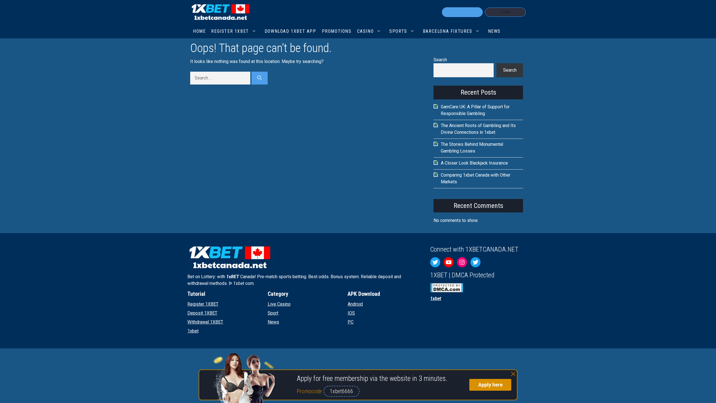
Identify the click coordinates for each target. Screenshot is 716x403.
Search (440, 59)
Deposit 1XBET (202, 313)
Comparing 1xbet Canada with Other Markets (475, 178)
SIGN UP (462, 12)
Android (355, 304)
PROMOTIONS (337, 31)
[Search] (259, 78)
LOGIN (505, 12)
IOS (351, 313)
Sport (273, 313)
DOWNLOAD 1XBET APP (290, 31)
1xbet (193, 331)
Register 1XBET (202, 304)
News (494, 31)
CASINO (365, 31)
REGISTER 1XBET (230, 31)
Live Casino (279, 304)
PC (351, 322)
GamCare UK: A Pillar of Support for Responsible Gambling (475, 110)
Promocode (310, 391)
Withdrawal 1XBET (205, 322)
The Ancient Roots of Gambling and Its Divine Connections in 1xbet (478, 129)
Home (199, 31)
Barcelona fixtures (447, 31)
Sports (398, 31)
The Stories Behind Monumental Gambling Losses (472, 148)
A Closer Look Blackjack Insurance (474, 163)
